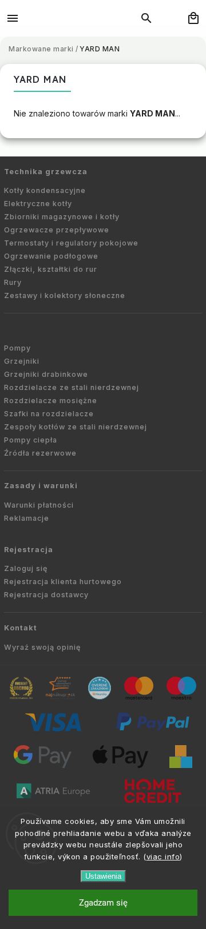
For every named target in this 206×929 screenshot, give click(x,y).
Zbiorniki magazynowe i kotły (62, 216)
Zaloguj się (25, 568)
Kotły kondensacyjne (45, 190)
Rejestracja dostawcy (46, 594)
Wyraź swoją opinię (42, 647)
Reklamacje (26, 518)
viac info (163, 856)
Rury (13, 282)
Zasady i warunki (41, 485)
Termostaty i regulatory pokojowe (71, 243)
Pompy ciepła (30, 440)
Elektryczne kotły (38, 203)
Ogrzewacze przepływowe (56, 230)
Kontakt (20, 628)
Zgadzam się (103, 903)
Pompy (17, 348)
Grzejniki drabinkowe (46, 374)
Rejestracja (28, 549)
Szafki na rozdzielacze (49, 413)
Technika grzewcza (46, 171)
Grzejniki (21, 361)
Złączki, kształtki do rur (50, 269)
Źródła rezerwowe (40, 453)
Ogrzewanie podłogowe (51, 256)
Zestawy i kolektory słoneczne (64, 295)
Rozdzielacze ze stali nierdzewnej (71, 387)
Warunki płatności (39, 505)
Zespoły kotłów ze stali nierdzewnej (75, 427)
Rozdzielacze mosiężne (50, 400)
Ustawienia (103, 876)
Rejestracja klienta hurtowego (63, 581)
